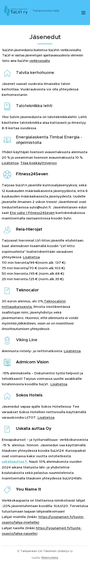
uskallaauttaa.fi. (15, 461)
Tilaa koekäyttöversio (38, 163)
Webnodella (49, 557)
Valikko (83, 12)
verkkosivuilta (39, 61)
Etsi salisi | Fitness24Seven (32, 213)
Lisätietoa (10, 163)
